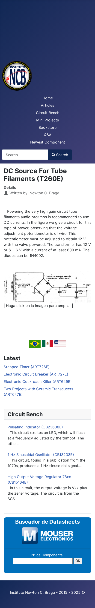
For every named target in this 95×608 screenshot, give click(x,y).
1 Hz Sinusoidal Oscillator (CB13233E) (41, 454)
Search (62, 154)
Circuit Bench (47, 112)
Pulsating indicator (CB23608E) (35, 427)
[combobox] (25, 154)
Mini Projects (47, 120)
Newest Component (47, 142)
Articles (47, 105)
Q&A (47, 134)
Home (47, 98)
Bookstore (47, 127)
